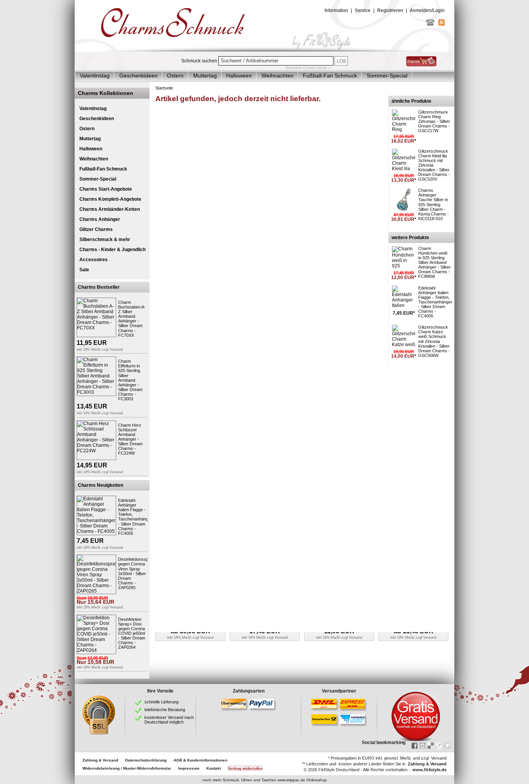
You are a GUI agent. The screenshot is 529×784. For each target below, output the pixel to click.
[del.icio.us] (431, 746)
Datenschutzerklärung (146, 760)
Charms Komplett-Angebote (110, 199)
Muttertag (205, 75)
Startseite (164, 88)
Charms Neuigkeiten (100, 485)
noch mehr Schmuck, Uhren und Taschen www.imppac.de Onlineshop (265, 780)
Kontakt (213, 768)
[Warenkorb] (421, 64)
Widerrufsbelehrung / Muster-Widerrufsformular (126, 768)
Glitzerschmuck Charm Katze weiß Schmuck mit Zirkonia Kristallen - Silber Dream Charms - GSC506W (434, 341)
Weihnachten (277, 75)
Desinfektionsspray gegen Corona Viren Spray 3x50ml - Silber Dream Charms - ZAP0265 (136, 573)
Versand (116, 350)
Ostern (175, 75)
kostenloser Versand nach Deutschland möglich (169, 719)
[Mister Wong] (422, 746)
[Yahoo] (439, 746)
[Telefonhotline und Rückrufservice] (430, 24)
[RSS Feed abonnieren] (441, 24)
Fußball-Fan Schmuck (330, 75)
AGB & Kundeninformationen (200, 760)
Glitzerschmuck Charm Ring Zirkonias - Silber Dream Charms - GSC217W (434, 121)
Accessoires (93, 259)
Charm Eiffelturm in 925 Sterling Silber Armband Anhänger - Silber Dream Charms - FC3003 (130, 380)
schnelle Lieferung (161, 702)
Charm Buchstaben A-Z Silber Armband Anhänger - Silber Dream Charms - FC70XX (132, 319)
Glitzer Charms (96, 229)
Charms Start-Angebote (105, 189)
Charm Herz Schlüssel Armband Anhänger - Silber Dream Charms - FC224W (130, 439)
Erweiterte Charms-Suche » (308, 68)
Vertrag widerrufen (245, 768)
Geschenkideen (138, 75)
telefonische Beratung (164, 709)
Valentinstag (95, 75)
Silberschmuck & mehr (104, 239)
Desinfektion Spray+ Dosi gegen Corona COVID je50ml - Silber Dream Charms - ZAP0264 (131, 633)
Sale (84, 269)
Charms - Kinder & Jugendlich (112, 249)
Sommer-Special (387, 75)
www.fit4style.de (429, 769)
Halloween (239, 75)
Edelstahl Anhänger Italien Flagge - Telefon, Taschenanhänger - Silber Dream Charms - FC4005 (135, 517)
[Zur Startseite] (264, 50)
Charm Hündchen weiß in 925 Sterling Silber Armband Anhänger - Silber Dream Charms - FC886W (434, 262)
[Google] (447, 746)
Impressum (188, 768)
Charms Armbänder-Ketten (109, 209)
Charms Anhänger (99, 219)
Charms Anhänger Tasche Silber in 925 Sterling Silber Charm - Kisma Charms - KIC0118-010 (433, 204)
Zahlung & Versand (100, 760)
